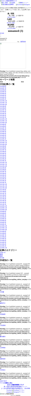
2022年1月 (3, 182)
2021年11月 (3, 186)
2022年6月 (3, 173)
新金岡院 (16, 386)
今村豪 (2, 292)
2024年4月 (3, 133)
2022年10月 (3, 166)
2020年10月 (3, 209)
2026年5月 (3, 92)
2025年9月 (3, 106)
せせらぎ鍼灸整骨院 (13, 384)
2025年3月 (3, 113)
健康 (1, 254)
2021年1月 (3, 204)
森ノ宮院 (6, 386)
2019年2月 (3, 244)
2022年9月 (3, 168)
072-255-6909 (11, 28)
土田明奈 (3, 347)
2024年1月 (3, 139)
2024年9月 (3, 124)
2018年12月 (3, 248)
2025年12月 (3, 101)
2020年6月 (3, 217)
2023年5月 (3, 153)
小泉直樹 (3, 325)
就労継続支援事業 (14, 388)
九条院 (11, 386)
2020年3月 (3, 222)
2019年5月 (3, 238)
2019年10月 (3, 229)
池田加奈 (23, 41)
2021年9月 (3, 189)
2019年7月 (3, 235)
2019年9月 (3, 231)
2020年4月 (3, 220)
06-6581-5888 (11, 23)
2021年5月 (3, 197)
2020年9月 (3, 211)
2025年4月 (3, 111)
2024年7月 (3, 128)
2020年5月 (3, 219)
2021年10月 (3, 188)
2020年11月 (3, 208)
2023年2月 (3, 159)
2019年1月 (3, 246)
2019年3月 (3, 242)
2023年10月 (3, 144)
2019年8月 (3, 233)
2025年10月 (3, 104)
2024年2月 (3, 137)
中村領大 (3, 370)
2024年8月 (3, 126)
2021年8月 (3, 191)
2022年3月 (3, 179)
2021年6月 (3, 195)
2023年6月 (3, 151)
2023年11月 (3, 142)
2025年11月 (3, 102)
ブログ (22, 384)
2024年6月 (3, 130)
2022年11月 (3, 164)
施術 (1, 256)
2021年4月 (3, 199)
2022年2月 (3, 180)
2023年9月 (3, 146)
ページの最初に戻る (6, 383)
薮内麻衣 (3, 336)
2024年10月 (3, 122)
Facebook (9, 390)
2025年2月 (3, 115)
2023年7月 (3, 150)
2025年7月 (3, 110)
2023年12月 (3, 141)
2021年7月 (3, 193)
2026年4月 (3, 93)
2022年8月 (3, 170)
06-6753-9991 (11, 17)
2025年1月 (3, 117)
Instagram (9, 392)
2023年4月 (3, 155)
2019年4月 (3, 240)
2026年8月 (3, 86)
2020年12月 (3, 206)
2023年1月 (3, 160)
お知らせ (3, 252)
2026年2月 (3, 97)
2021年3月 (3, 200)
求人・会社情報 (25, 388)
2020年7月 (3, 215)
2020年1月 (3, 224)
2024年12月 (3, 119)
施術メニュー (23, 386)
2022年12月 (3, 162)
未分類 (2, 258)
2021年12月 (3, 184)
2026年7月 (3, 88)
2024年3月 (3, 135)
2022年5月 (3, 175)
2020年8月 (3, 213)
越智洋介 (3, 303)
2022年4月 (3, 177)
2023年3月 (3, 157)
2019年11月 (3, 228)
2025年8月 (3, 108)
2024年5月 (3, 131)
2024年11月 (3, 121)
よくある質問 (5, 388)
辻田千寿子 (3, 381)
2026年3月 (3, 95)
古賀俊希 (3, 314)
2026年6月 (3, 90)
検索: (1, 81)
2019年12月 (3, 226)
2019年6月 (3, 237)
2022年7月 (3, 171)
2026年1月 (3, 99)
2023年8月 (3, 148)
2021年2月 (3, 202)
